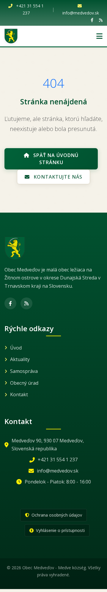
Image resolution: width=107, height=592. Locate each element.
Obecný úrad (24, 383)
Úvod (16, 347)
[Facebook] (92, 20)
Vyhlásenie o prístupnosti (60, 530)
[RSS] (101, 20)
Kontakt (19, 394)
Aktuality (20, 359)
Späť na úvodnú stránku (55, 159)
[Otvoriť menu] (99, 36)
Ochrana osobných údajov (56, 515)
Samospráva (24, 371)
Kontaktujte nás (57, 177)
